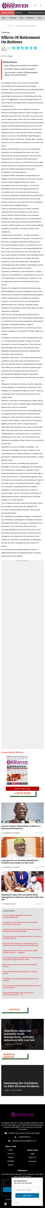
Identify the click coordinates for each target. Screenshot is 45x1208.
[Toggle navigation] (40, 5)
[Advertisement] (22, 655)
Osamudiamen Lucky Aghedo (11, 867)
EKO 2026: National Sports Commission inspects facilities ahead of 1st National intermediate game (21, 944)
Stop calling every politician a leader (21, 65)
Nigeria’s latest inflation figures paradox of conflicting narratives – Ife (18, 993)
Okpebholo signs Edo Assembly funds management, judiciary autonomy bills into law (22, 897)
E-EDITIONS (12, 18)
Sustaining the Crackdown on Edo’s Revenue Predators (21, 1085)
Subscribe (27, 1195)
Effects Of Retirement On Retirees (26, 26)
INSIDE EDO (30, 18)
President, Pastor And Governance (19, 69)
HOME (3, 18)
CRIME (39, 18)
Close (16, 1202)
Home (10, 26)
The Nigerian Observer (4, 49)
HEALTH (11, 1165)
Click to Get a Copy (22, 789)
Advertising (32, 1161)
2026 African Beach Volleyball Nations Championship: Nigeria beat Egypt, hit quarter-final (22, 958)
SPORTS (11, 1157)
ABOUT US (32, 1157)
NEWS (21, 18)
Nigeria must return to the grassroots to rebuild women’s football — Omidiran (20, 951)
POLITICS (11, 1154)
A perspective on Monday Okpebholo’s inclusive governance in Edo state (20, 861)
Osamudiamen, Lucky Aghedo (11, 833)
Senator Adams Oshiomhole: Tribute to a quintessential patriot (20, 827)
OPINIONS (10, 1161)
